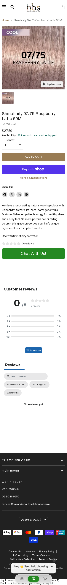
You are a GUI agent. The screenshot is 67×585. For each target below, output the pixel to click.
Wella (11, 124)
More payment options (33, 177)
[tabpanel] (33, 408)
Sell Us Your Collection (22, 559)
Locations (30, 551)
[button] (33, 315)
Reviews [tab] (14, 365)
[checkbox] (13, 392)
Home (5, 20)
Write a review (33, 350)
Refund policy (20, 555)
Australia (32, 519)
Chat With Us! (33, 253)
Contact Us (15, 551)
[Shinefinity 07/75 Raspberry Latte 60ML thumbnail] (8, 98)
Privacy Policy (46, 551)
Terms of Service (48, 559)
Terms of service (41, 555)
